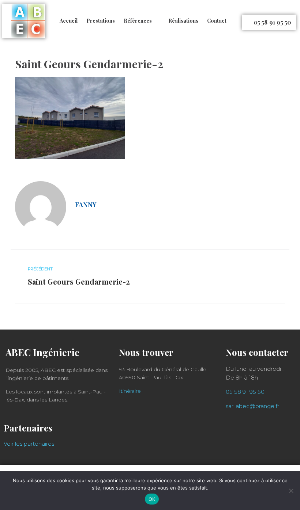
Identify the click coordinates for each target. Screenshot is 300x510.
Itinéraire (130, 391)
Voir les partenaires (29, 443)
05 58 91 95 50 (245, 391)
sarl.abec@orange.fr (252, 406)
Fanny (86, 204)
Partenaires (28, 428)
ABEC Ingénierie (42, 352)
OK (152, 499)
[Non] (291, 490)
